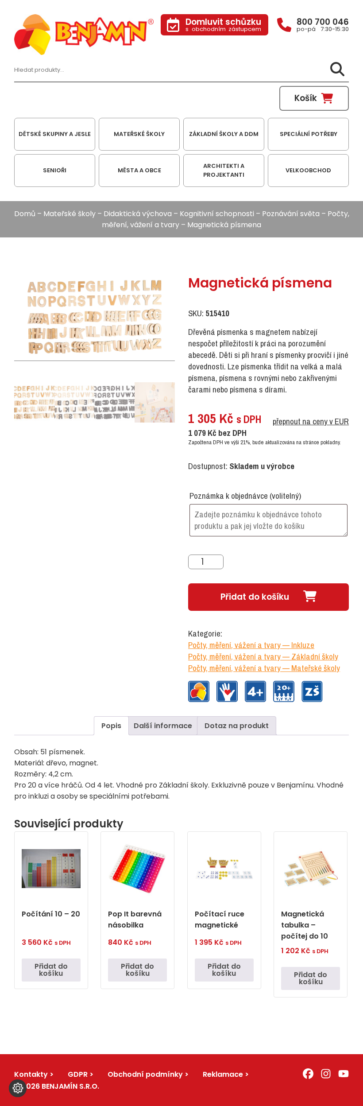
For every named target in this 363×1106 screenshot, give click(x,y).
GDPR (78, 1074)
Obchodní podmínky (145, 1074)
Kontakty (31, 1074)
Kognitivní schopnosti (217, 214)
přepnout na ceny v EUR (311, 421)
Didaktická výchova (138, 214)
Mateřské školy (69, 214)
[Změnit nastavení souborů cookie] (18, 1088)
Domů (24, 214)
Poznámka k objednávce (245, 495)
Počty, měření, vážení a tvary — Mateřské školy (264, 668)
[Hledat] (337, 70)
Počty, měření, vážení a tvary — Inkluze (251, 645)
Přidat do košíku (254, 597)
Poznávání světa (291, 214)
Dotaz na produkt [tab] (237, 726)
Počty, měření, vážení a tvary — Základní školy (263, 656)
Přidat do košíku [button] (51, 969)
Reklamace (223, 1074)
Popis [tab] (111, 726)
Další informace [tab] (163, 726)
